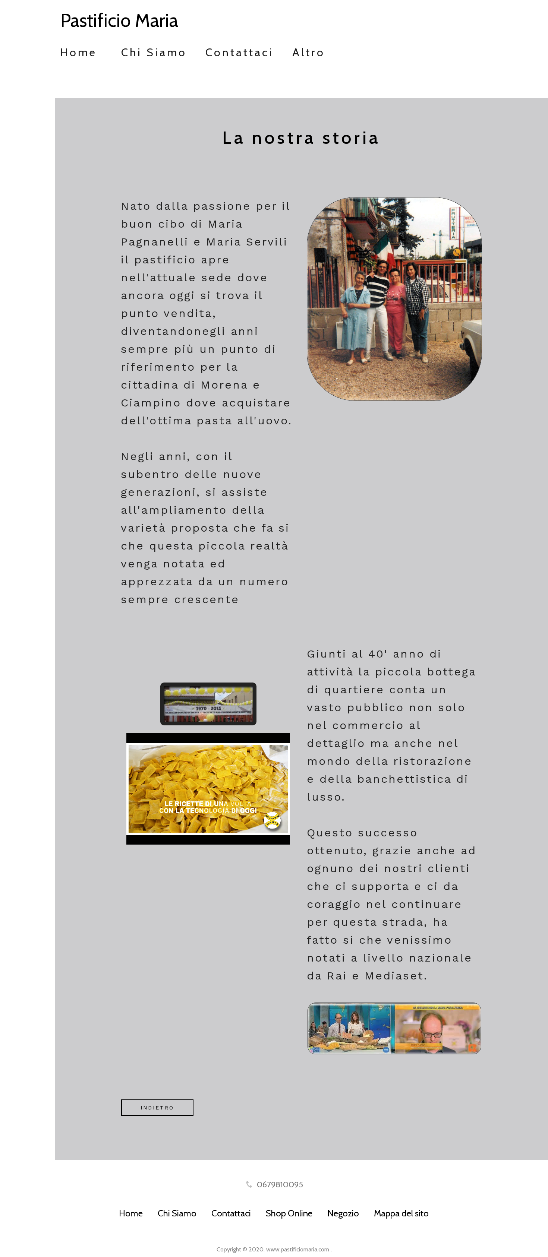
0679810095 (280, 1185)
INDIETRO (157, 1108)
